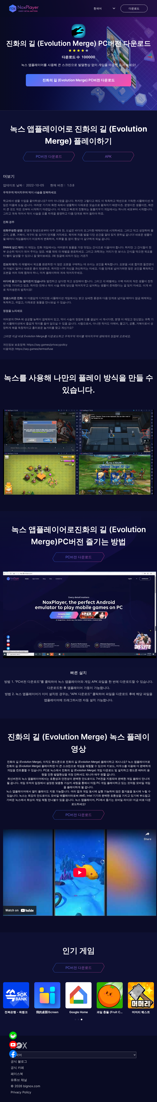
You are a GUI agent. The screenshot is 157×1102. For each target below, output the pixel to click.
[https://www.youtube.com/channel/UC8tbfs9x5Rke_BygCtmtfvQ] (13, 1045)
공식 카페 (17, 1067)
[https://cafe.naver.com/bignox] (13, 1035)
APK (108, 156)
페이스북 (17, 1074)
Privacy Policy (21, 1092)
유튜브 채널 (19, 1080)
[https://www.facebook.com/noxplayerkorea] (13, 1054)
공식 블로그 (19, 1061)
